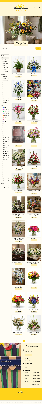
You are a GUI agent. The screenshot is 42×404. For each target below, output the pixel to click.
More (36, 14)
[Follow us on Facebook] (21, 396)
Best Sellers (16, 14)
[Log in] (37, 8)
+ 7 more (33, 366)
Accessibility (35, 402)
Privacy (31, 402)
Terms (27, 402)
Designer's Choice (7, 14)
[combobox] (35, 53)
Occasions (29, 14)
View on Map (28, 355)
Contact (38, 1)
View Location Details (35, 384)
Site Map (39, 402)
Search (38, 48)
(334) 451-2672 (5, 1)
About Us (34, 1)
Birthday (22, 14)
